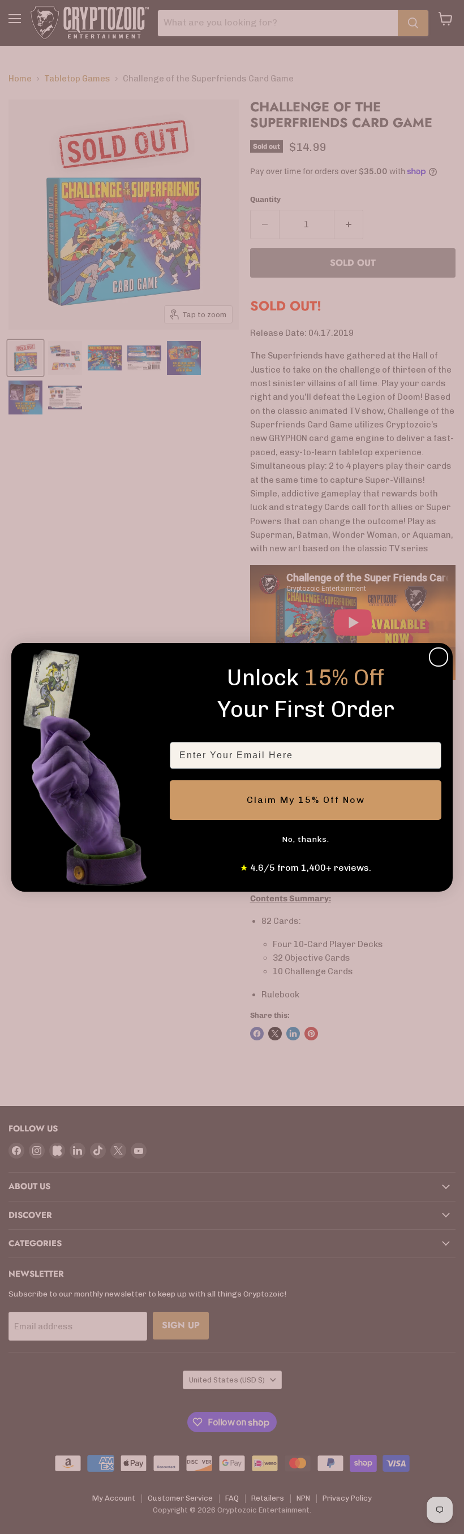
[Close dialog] (438, 657)
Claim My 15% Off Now (306, 799)
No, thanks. (305, 839)
